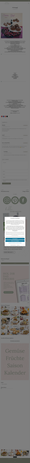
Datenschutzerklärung (14, 230)
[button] (15, 241)
